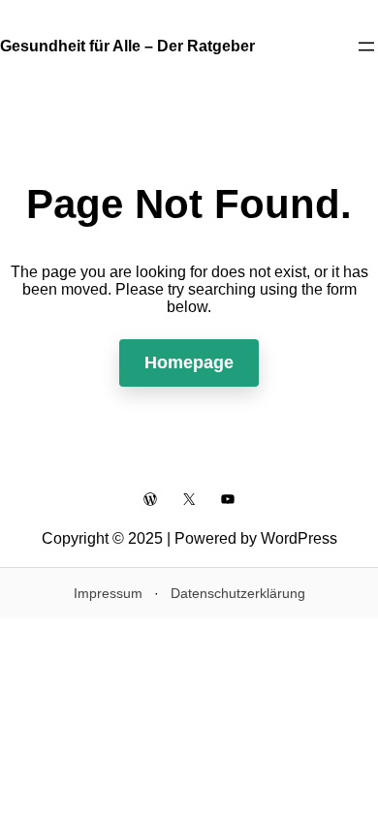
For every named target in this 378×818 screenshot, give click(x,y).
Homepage (189, 362)
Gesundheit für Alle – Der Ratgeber (127, 46)
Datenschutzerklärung (238, 593)
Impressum (108, 593)
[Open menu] (366, 46)
